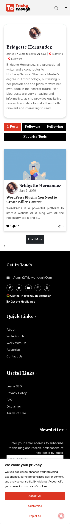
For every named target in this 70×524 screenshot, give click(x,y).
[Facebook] (10, 288)
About (11, 329)
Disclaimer (14, 406)
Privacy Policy (17, 393)
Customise (35, 505)
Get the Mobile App (23, 301)
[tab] (12, 127)
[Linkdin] (28, 288)
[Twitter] (19, 288)
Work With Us (16, 343)
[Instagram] (38, 288)
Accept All (35, 495)
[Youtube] (47, 288)
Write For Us (15, 336)
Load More (35, 239)
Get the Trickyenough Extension (31, 296)
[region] (35, 491)
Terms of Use (16, 413)
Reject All (35, 515)
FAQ (10, 400)
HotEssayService (18, 74)
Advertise (13, 350)
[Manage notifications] (61, 516)
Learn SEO (14, 386)
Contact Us (14, 356)
